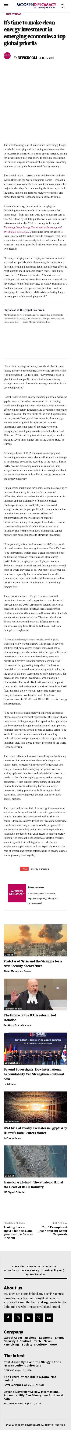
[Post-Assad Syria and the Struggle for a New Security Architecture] (35, 940)
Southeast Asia (12, 1063)
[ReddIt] (42, 69)
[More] (60, 69)
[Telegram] (51, 69)
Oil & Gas (9, 1175)
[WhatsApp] (25, 69)
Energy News (13, 14)
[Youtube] (49, 1317)
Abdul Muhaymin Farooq (17, 971)
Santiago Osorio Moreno (17, 1025)
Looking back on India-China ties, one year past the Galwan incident (18, 1233)
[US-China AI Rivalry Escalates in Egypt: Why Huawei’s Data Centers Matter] (35, 1107)
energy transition (40, 868)
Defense (9, 954)
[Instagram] (18, 1317)
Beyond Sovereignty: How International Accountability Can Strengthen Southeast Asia (34, 1074)
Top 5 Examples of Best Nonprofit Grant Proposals (52, 1231)
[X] (16, 69)
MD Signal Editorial (14, 1192)
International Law (13, 1008)
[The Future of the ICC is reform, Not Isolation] (35, 995)
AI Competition (12, 1121)
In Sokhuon (10, 1084)
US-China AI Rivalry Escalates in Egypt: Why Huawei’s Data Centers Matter (35, 1130)
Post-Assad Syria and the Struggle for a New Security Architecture (33, 963)
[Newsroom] (8, 55)
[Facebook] (7, 69)
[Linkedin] (33, 69)
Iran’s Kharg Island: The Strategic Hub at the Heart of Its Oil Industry (33, 1184)
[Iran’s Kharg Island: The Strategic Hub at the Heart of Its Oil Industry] (35, 1161)
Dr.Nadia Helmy (12, 1137)
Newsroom (27, 58)
